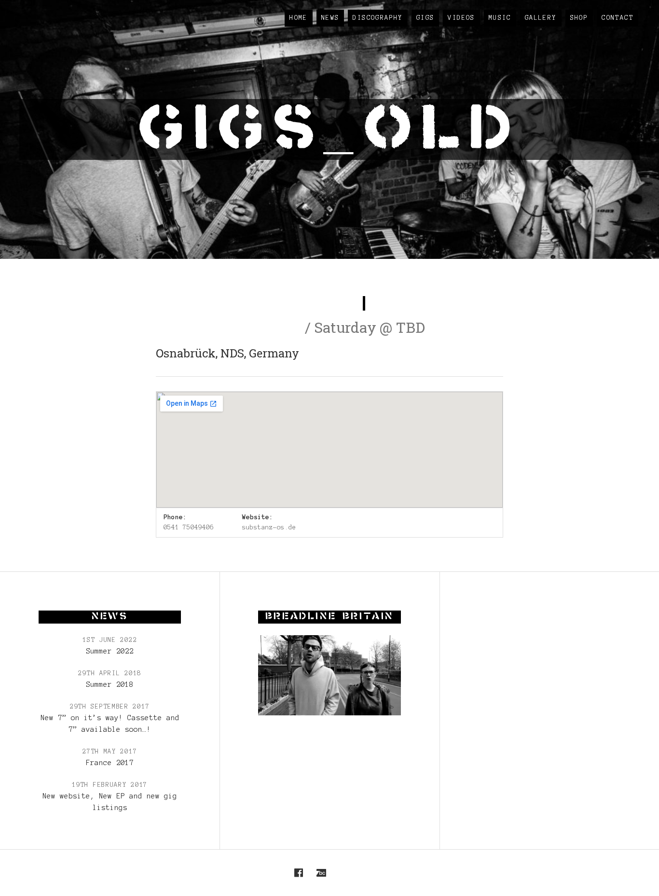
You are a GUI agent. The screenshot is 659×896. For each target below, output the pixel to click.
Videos (461, 17)
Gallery (541, 17)
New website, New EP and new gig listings (109, 801)
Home (298, 17)
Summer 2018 (110, 684)
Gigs (425, 17)
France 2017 (110, 763)
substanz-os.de (269, 527)
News (330, 17)
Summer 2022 (110, 651)
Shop (579, 17)
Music (500, 17)
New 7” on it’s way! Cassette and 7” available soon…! (110, 723)
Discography (377, 17)
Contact (617, 17)
